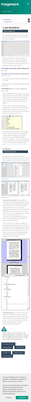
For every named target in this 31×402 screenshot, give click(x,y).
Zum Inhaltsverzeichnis (8, 344)
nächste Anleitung (7, 356)
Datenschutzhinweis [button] (9, 393)
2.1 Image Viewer (8, 21)
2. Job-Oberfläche (7, 19)
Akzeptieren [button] (22, 397)
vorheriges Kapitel (7, 347)
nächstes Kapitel (20, 347)
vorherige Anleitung (18, 352)
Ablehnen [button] (9, 397)
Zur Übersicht (6, 352)
